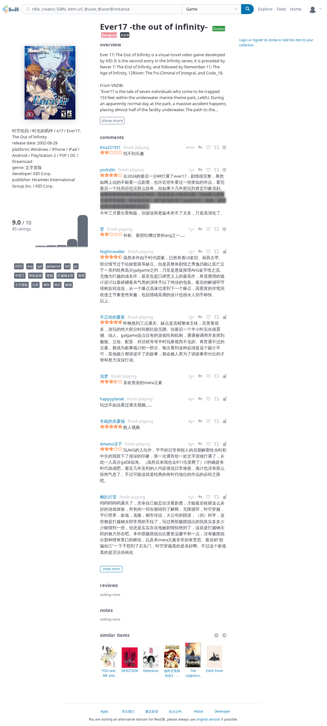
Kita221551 (110, 147)
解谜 (68, 284)
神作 (46, 284)
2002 (19, 266)
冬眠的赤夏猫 (112, 421)
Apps (104, 711)
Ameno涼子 (111, 444)
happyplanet (112, 399)
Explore (265, 9)
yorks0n (107, 170)
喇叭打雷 (108, 497)
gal (39, 266)
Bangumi (109, 35)
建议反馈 (151, 711)
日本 (35, 284)
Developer (222, 711)
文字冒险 (21, 284)
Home (295, 9)
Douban (219, 28)
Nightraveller (112, 251)
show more (111, 569)
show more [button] (112, 120)
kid (67, 266)
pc (76, 266)
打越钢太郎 (65, 275)
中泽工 (20, 275)
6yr (191, 399)
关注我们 (128, 711)
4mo (190, 147)
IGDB (125, 35)
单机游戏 (35, 275)
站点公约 (175, 711)
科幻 (57, 284)
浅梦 (104, 376)
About (198, 711)
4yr (191, 421)
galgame (53, 266)
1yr (191, 170)
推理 (81, 275)
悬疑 (50, 275)
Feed (281, 9)
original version (208, 719)
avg (30, 266)
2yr (191, 251)
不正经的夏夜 (112, 317)
